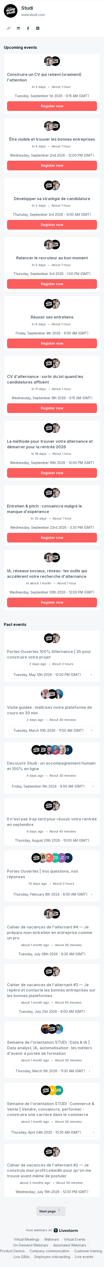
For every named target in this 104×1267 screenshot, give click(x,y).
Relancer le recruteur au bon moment (52, 257)
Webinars (51, 1239)
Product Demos (12, 1251)
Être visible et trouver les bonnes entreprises (52, 139)
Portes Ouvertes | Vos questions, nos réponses (42, 874)
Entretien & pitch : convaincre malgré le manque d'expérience (44, 509)
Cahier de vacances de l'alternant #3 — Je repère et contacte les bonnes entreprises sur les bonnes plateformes (51, 990)
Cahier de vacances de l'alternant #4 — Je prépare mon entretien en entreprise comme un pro (49, 932)
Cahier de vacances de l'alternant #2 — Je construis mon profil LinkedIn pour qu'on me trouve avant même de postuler (49, 1170)
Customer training (88, 1251)
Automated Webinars (69, 1245)
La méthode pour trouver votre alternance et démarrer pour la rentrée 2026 (50, 444)
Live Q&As (22, 1257)
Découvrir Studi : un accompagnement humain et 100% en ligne (51, 766)
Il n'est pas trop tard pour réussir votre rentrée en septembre (52, 822)
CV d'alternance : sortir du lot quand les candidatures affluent (45, 379)
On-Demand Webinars (30, 1245)
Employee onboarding (52, 1257)
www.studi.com (33, 15)
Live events (84, 1257)
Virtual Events (74, 1239)
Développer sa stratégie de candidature (52, 198)
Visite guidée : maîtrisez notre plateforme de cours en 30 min (49, 710)
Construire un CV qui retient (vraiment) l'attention (44, 77)
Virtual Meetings (26, 1239)
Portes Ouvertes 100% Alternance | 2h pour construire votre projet (49, 654)
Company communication (49, 1251)
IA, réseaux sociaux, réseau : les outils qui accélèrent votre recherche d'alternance (47, 573)
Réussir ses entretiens (52, 317)
